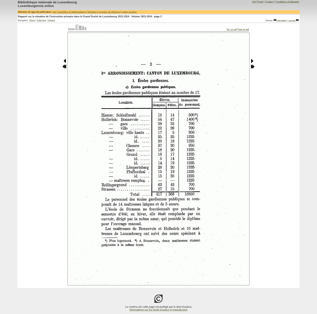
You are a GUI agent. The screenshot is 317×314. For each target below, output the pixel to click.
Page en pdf (243, 29)
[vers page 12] (253, 68)
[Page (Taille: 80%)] (80, 29)
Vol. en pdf (232, 29)
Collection (41, 20)
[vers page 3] (252, 62)
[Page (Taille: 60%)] (83, 29)
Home (32, 20)
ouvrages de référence (109, 12)
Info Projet (257, 1)
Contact (269, 1)
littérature (92, 12)
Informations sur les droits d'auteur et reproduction (158, 309)
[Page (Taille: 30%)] (85, 29)
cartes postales (129, 12)
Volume (51, 20)
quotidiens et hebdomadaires (72, 12)
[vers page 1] (65, 62)
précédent (281, 20)
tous (54, 12)
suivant (292, 20)
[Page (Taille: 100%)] (76, 29)
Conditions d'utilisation (287, 1)
